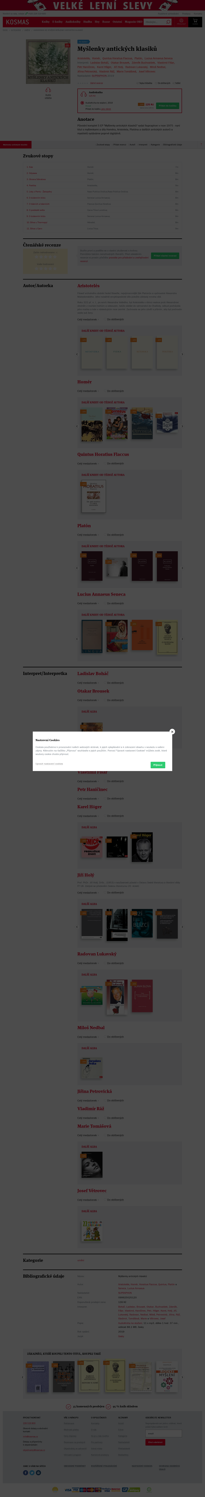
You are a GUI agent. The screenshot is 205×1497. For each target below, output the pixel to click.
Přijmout (157, 764)
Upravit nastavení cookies (49, 763)
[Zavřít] (172, 731)
